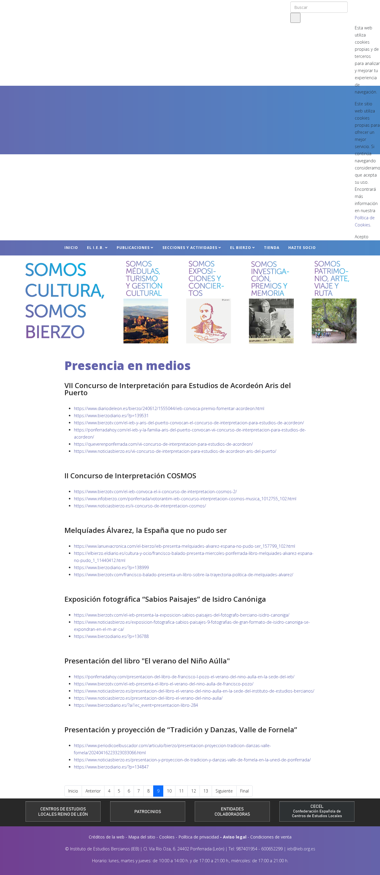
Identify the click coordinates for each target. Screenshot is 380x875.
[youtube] (370, 6)
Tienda (271, 247)
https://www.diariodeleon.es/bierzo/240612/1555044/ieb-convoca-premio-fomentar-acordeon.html (169, 408)
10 (169, 791)
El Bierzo (240, 247)
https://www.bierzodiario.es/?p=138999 (111, 567)
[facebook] (354, 6)
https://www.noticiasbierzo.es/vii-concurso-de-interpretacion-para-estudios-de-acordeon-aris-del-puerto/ (175, 451)
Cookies (167, 837)
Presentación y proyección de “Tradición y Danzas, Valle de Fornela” (180, 729)
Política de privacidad (198, 837)
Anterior (93, 791)
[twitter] (362, 6)
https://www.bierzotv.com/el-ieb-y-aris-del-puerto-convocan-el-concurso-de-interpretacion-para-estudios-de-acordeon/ (189, 422)
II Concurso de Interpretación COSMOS (130, 475)
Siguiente (224, 791)
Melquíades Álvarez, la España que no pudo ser (145, 530)
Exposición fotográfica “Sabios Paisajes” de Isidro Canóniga (165, 599)
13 (205, 791)
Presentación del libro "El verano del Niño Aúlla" (147, 661)
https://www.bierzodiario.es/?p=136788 (111, 636)
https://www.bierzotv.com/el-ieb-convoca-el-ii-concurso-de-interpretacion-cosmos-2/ (155, 491)
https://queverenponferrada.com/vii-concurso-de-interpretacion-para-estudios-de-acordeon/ (163, 444)
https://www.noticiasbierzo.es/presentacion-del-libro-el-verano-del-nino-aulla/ (148, 698)
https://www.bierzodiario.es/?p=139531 (111, 415)
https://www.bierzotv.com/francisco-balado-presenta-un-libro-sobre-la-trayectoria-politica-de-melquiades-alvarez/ (183, 574)
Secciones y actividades (189, 247)
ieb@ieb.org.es (301, 849)
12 (193, 791)
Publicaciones (133, 247)
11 (181, 791)
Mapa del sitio (141, 837)
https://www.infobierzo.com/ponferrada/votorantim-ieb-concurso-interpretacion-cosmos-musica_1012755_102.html (185, 498)
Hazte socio (302, 247)
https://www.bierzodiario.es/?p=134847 (111, 767)
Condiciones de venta (271, 837)
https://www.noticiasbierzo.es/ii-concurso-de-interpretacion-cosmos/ (140, 506)
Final (244, 791)
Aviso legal (234, 837)
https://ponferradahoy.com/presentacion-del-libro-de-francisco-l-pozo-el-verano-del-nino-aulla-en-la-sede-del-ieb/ (184, 676)
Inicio (71, 247)
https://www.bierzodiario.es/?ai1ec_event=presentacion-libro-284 (136, 705)
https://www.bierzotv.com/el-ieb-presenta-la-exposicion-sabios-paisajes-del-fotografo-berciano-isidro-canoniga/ (181, 615)
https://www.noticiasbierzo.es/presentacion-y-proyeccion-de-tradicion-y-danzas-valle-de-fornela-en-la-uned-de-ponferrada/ (192, 760)
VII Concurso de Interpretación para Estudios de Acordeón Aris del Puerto (177, 388)
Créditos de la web (106, 837)
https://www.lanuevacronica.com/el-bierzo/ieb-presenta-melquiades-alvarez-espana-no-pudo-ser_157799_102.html (184, 546)
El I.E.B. (95, 247)
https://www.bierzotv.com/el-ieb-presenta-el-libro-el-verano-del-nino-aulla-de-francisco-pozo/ (164, 684)
